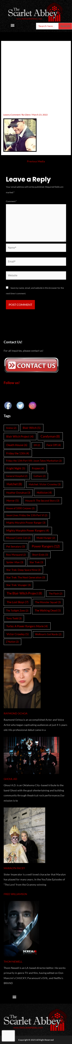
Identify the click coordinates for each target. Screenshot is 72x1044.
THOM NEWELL (13, 961)
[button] (13, 25)
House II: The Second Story (42, 500)
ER (37, 445)
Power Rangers (46, 546)
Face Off (54, 445)
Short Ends (40, 554)
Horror (12, 500)
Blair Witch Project (20, 436)
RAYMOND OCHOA (16, 713)
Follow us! (12, 383)
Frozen (38, 468)
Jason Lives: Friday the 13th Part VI (26, 515)
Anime (11, 427)
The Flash (55, 593)
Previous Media (36, 161)
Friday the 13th (17, 453)
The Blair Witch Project (24, 593)
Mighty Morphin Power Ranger (25, 522)
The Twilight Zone (17, 610)
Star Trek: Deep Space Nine (23, 569)
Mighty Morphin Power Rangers (27, 530)
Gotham (39, 476)
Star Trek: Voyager (18, 584)
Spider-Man (14, 562)
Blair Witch (32, 427)
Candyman (50, 436)
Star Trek (36, 562)
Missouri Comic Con (18, 537)
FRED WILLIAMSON (15, 894)
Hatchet (14, 484)
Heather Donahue (18, 492)
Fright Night (15, 468)
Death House (16, 445)
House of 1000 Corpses (20, 508)
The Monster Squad (48, 602)
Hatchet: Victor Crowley (45, 484)
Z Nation (12, 641)
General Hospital (17, 476)
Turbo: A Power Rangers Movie (27, 626)
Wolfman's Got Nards (48, 634)
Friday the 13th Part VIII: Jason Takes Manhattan (34, 460)
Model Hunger (46, 537)
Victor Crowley (17, 634)
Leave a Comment (11, 114)
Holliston (44, 492)
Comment (11, 201)
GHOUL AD (10, 778)
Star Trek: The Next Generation (25, 577)
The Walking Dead (48, 610)
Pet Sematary (15, 546)
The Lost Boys (17, 602)
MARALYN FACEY (14, 868)
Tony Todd (14, 618)
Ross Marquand (16, 554)
